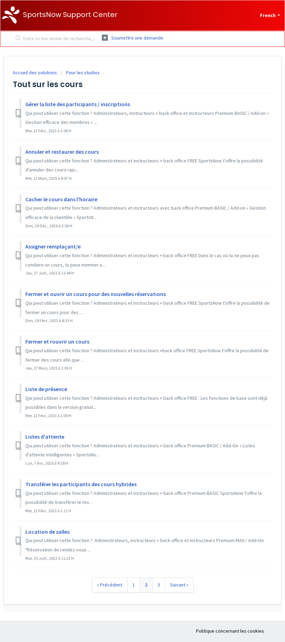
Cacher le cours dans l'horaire (61, 199)
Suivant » (179, 585)
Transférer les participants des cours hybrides (81, 484)
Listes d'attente (44, 436)
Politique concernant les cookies (230, 631)
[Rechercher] (17, 39)
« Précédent (109, 585)
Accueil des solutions (35, 72)
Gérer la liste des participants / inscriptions (77, 104)
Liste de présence (46, 389)
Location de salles (47, 531)
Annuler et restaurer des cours (62, 151)
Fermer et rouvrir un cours (57, 341)
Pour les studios (83, 72)
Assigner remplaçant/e (53, 246)
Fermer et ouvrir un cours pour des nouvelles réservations (95, 293)
